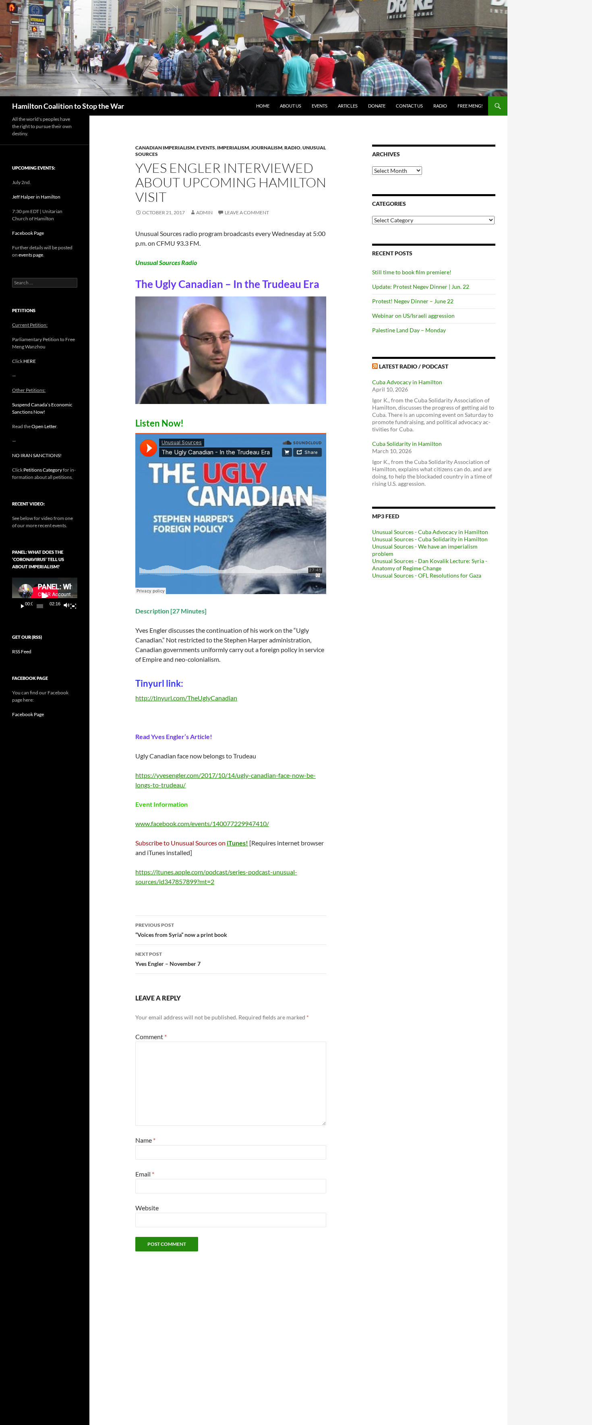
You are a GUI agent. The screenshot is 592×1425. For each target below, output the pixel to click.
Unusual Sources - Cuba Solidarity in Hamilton (430, 539)
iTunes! (237, 843)
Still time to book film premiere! (411, 272)
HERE (29, 361)
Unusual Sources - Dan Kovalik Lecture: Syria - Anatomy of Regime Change (429, 564)
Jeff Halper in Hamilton (36, 197)
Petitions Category (42, 470)
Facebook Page (28, 233)
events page (31, 255)
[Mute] (66, 606)
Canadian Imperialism (165, 148)
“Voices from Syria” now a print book (181, 930)
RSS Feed (21, 651)
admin (204, 212)
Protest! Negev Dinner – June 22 (412, 301)
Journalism (266, 148)
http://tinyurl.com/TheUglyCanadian (186, 698)
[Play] (23, 606)
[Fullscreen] (73, 606)
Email (144, 1174)
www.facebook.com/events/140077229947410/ (202, 823)
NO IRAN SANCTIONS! (37, 455)
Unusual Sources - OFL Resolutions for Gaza (426, 575)
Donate (376, 105)
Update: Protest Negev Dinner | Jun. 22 (420, 286)
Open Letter (43, 426)
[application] (44, 596)
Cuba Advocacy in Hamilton (407, 382)
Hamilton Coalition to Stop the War (68, 105)
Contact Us (409, 105)
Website (147, 1208)
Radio (440, 105)
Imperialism (233, 148)
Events (319, 105)
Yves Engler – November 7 (168, 959)
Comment (151, 1036)
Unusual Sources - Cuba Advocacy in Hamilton (430, 531)
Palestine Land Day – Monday (409, 330)
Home (262, 105)
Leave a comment (247, 212)
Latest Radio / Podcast (413, 366)
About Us (290, 105)
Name (145, 1140)
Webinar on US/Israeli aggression (413, 315)
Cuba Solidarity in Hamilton (407, 443)
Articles (348, 105)
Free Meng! (470, 105)
